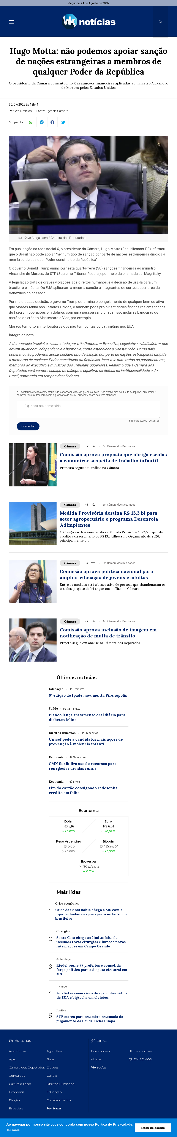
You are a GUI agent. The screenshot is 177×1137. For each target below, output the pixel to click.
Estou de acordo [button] (153, 1127)
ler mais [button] (13, 1130)
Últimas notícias (77, 678)
